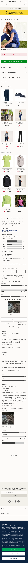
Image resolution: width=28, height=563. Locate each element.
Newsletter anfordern (14, 486)
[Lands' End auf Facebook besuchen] (15, 501)
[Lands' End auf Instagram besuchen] (9, 501)
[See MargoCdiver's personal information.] (10, 388)
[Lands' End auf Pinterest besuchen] (18, 501)
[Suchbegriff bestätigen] (25, 4)
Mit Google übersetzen (7, 344)
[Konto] (20, 2)
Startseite (3, 16)
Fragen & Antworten (6, 82)
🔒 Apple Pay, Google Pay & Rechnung (14, 8)
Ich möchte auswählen (14, 553)
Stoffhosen (15, 16)
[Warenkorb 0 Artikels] (26, 1)
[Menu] (2, 2)
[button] (4, 271)
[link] (10, 255)
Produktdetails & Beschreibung (9, 68)
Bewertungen (5, 218)
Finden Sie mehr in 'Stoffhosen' (14, 61)
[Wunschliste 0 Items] (23, 1)
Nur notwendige (14, 558)
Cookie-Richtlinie (19, 536)
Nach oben (14, 455)
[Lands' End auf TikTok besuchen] (12, 501)
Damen (7, 16)
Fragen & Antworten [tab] (17, 218)
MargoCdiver (5, 388)
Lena (3, 355)
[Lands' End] (11, 1)
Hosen (11, 16)
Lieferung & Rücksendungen (8, 72)
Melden (18, 347)
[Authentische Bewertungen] (9, 231)
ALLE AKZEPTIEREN (14, 549)
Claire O (4, 335)
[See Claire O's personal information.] (7, 335)
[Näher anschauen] (24, 24)
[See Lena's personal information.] (5, 355)
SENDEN (14, 495)
